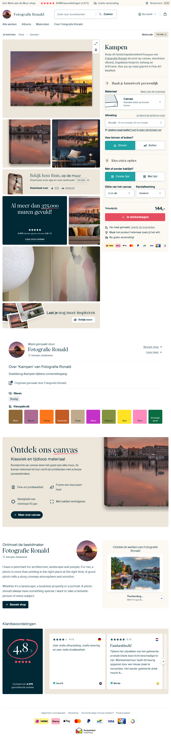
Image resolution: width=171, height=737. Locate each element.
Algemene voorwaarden (53, 713)
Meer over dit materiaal (153, 91)
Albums (26, 24)
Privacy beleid (123, 713)
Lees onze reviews (34, 239)
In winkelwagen (138, 217)
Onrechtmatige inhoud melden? (97, 713)
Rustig (14, 399)
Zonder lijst (122, 176)
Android (69, 188)
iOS (57, 188)
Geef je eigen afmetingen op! (134, 129)
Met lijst (152, 176)
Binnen (122, 145)
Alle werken (10, 24)
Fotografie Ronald (29, 14)
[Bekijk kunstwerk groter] (96, 43)
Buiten (152, 145)
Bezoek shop (151, 347)
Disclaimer (73, 713)
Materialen (42, 24)
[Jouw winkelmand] (165, 14)
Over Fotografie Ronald (68, 24)
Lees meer (152, 352)
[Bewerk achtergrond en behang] (96, 50)
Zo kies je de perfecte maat (150, 115)
